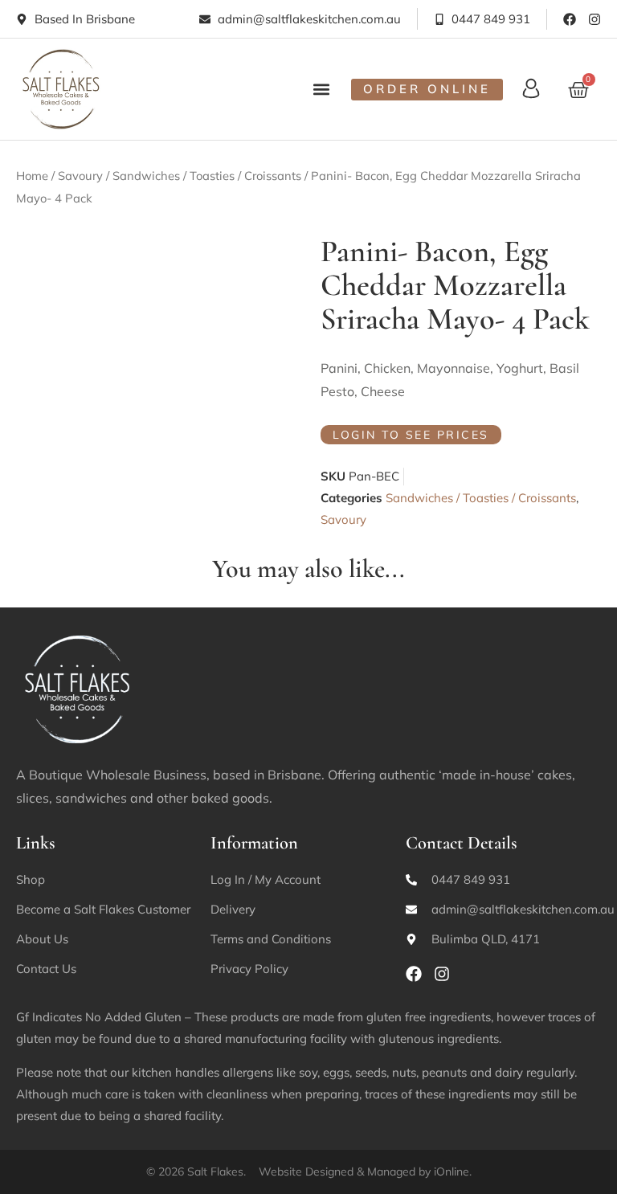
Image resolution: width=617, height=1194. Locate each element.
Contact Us (46, 968)
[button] (321, 89)
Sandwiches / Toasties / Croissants (206, 175)
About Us (42, 939)
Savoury (80, 175)
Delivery (232, 909)
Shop (30, 879)
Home (32, 175)
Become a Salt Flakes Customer (103, 909)
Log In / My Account (265, 879)
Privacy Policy (249, 968)
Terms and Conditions (270, 939)
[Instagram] (594, 19)
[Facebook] (569, 19)
